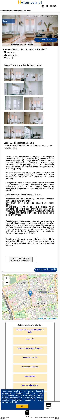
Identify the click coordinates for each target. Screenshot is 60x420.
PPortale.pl (3, 419)
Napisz (57, 419)
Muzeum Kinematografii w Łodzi (30, 348)
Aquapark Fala (30, 376)
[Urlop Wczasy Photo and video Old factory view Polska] (18, 77)
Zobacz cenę (46, 39)
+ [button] (7, 278)
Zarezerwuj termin (45, 269)
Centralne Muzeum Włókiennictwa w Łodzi (30, 331)
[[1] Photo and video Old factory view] (30, 30)
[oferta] (12, 45)
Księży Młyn (30, 339)
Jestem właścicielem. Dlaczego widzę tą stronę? (20, 259)
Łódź (5, 21)
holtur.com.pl (30, 2)
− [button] (7, 282)
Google (39, 391)
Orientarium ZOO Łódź (30, 367)
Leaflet (40, 318)
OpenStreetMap (51, 318)
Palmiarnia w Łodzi (30, 357)
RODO (14, 402)
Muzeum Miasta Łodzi (30, 385)
